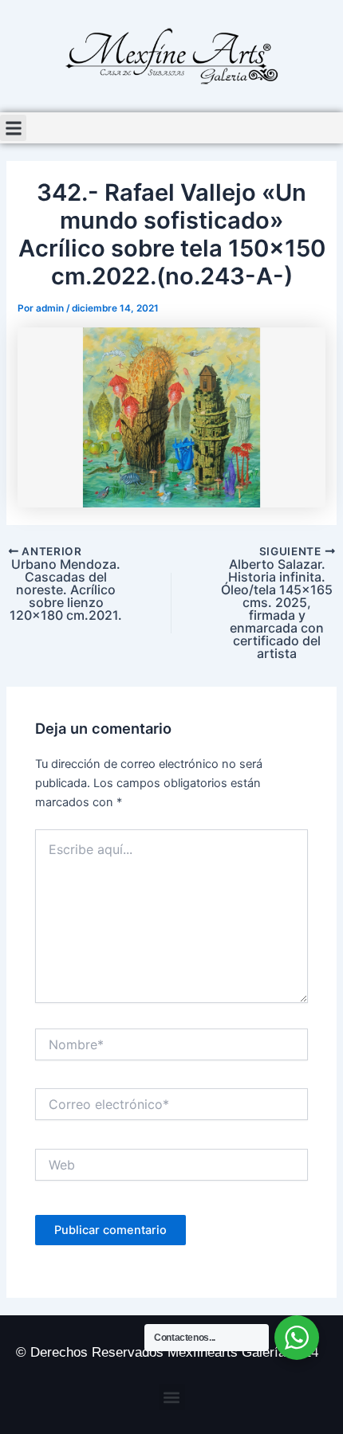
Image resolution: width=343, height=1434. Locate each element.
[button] (13, 128)
